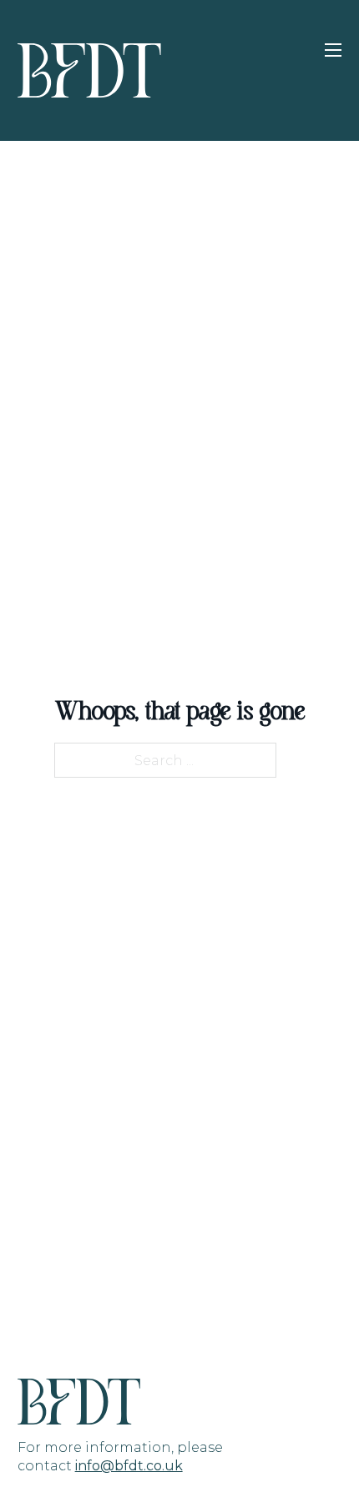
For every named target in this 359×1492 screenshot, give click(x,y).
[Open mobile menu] (333, 50)
